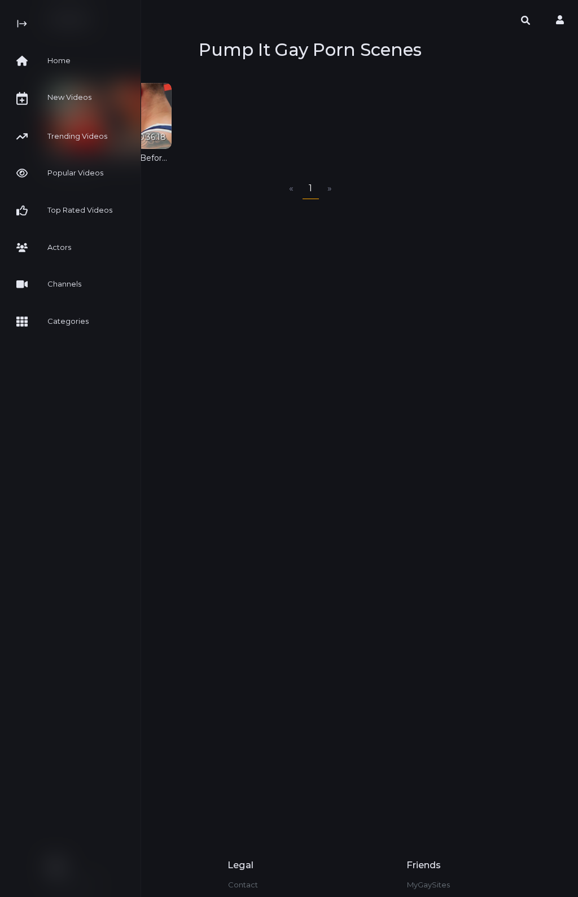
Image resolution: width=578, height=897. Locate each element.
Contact (243, 884)
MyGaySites (428, 884)
